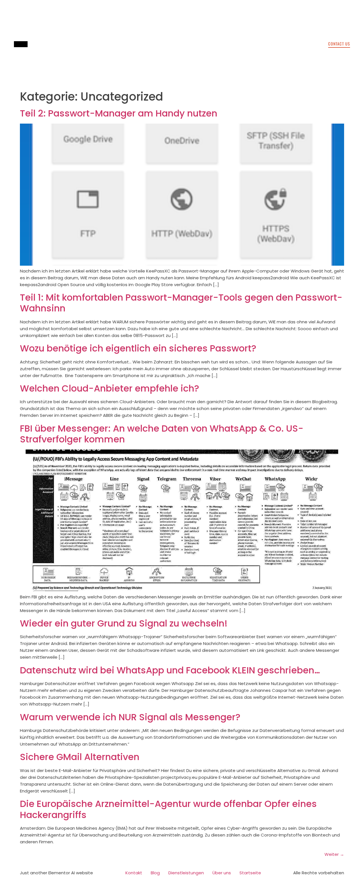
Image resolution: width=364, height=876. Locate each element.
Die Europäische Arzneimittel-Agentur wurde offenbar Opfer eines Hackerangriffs (168, 809)
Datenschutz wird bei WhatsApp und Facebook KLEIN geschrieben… (170, 670)
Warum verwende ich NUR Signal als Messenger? (130, 717)
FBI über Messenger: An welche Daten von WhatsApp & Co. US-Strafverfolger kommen (161, 434)
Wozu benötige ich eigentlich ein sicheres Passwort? (138, 348)
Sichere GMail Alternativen (79, 756)
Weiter (334, 854)
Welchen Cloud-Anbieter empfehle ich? (109, 388)
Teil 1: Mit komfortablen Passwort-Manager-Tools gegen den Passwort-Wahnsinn (181, 303)
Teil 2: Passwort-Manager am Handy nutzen (118, 113)
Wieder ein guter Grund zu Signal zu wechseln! (124, 623)
